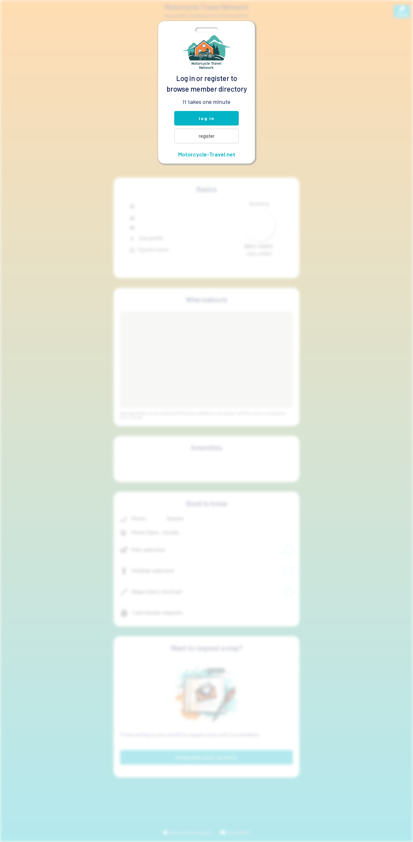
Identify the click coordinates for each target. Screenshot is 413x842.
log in (207, 118)
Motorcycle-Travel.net (206, 154)
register (207, 136)
